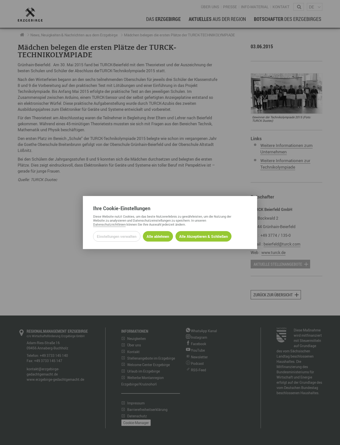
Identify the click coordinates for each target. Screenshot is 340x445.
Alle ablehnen (158, 236)
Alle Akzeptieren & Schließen (203, 236)
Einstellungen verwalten (116, 236)
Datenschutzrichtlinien (109, 224)
